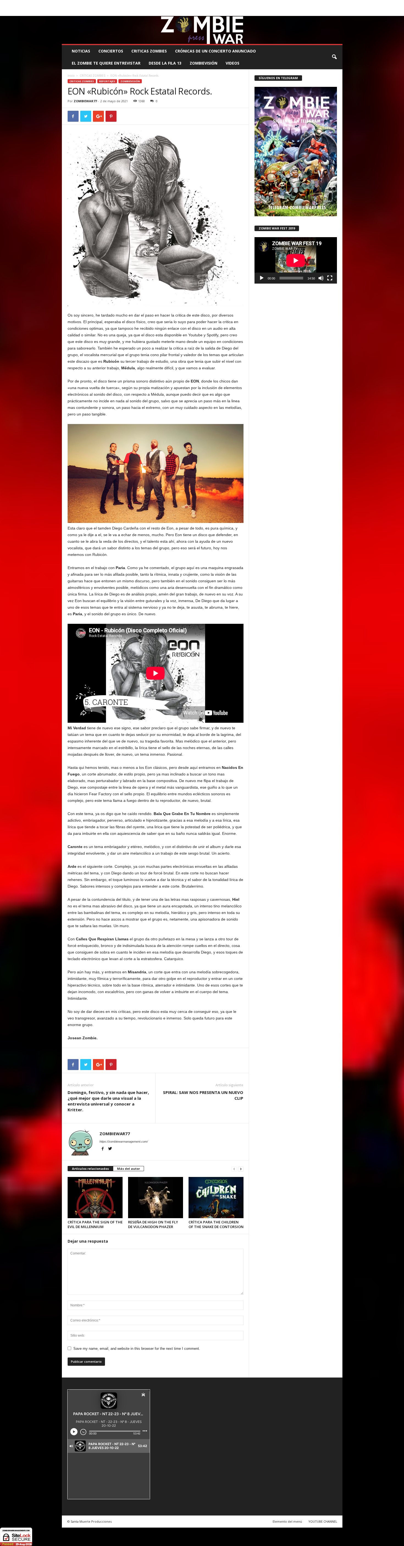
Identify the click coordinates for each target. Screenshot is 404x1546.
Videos (232, 63)
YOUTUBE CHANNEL (322, 1521)
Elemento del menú (287, 1521)
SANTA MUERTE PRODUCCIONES (155, 4)
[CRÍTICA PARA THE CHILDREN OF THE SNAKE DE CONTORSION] (216, 1197)
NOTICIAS (81, 51)
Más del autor (128, 1169)
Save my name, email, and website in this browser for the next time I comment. (136, 1348)
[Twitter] (329, 12)
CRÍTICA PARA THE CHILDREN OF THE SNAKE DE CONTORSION (216, 1224)
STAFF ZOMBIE (247, 4)
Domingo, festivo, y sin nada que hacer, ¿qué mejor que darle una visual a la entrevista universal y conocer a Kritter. (108, 1101)
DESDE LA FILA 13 (165, 63)
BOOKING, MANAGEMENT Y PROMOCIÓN (93, 4)
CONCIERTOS (110, 51)
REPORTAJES (107, 81)
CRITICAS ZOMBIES (149, 51)
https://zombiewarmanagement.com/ (123, 1141)
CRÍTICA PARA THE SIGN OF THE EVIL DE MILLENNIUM (95, 1224)
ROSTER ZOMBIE (298, 4)
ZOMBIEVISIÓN (203, 63)
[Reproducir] (261, 278)
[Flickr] (321, 12)
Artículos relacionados (90, 1169)
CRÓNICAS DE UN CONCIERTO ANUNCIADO (215, 51)
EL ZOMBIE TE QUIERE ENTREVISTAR (106, 63)
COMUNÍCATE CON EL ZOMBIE (208, 4)
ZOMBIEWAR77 (85, 101)
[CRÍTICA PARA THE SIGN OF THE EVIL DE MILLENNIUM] (95, 1197)
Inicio (71, 75)
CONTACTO (272, 4)
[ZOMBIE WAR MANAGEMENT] (202, 30)
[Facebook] (312, 12)
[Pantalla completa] (330, 278)
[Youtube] (338, 12)
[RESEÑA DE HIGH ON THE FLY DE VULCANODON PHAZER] (155, 1197)
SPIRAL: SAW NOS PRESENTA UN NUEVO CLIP (203, 1095)
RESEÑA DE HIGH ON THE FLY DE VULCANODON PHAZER (153, 1224)
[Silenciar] (321, 278)
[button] (334, 57)
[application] (295, 260)
